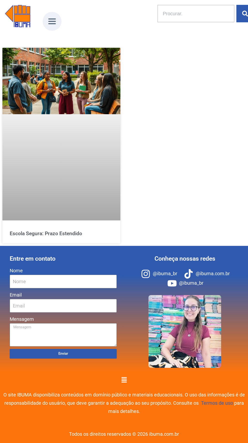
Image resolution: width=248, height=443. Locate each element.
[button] (52, 22)
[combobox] (195, 13)
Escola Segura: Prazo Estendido (46, 233)
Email (16, 295)
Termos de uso (217, 403)
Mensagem (22, 319)
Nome (16, 271)
